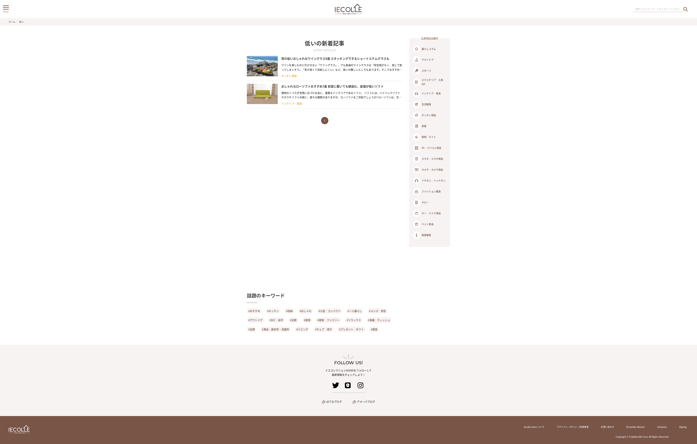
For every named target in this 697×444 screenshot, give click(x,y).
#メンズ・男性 (377, 311)
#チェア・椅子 (323, 329)
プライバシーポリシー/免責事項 (572, 427)
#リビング (302, 329)
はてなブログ (334, 401)
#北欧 (293, 320)
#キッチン (273, 311)
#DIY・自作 (276, 320)
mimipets (662, 427)
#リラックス (354, 320)
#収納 (289, 311)
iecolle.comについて (534, 427)
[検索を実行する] (685, 9)
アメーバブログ (366, 401)
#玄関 (251, 329)
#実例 (307, 320)
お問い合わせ (607, 427)
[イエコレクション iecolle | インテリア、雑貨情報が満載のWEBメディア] (348, 9)
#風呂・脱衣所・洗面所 (275, 329)
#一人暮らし (355, 311)
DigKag (683, 427)
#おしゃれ (305, 311)
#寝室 (374, 329)
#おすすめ (254, 311)
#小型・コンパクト (330, 311)
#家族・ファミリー (328, 320)
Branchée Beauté (635, 427)
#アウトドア (255, 320)
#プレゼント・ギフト (351, 329)
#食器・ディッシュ (379, 320)
